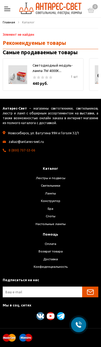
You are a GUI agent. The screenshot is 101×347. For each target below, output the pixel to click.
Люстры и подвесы (50, 178)
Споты (50, 216)
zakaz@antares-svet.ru (26, 141)
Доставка (50, 259)
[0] (91, 11)
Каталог (50, 168)
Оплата (50, 243)
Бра (50, 208)
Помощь (50, 234)
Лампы (50, 193)
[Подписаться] (90, 292)
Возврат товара (51, 251)
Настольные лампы (51, 224)
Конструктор (50, 201)
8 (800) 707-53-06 (22, 150)
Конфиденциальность (51, 266)
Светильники (50, 185)
